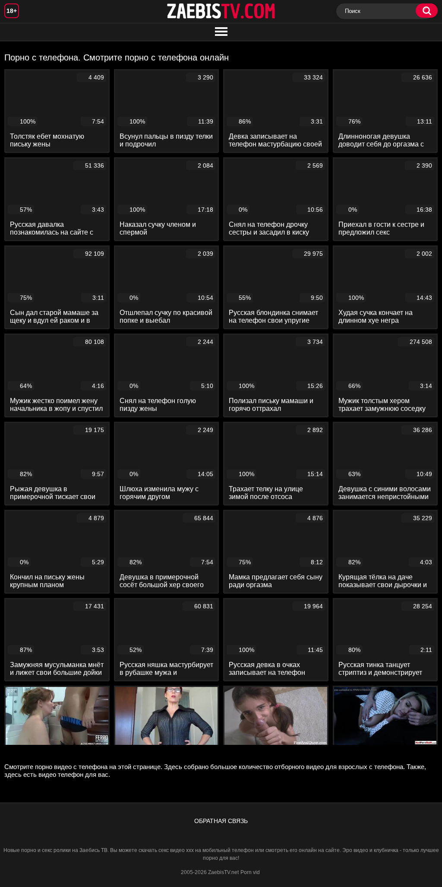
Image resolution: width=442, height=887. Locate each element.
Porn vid (250, 872)
